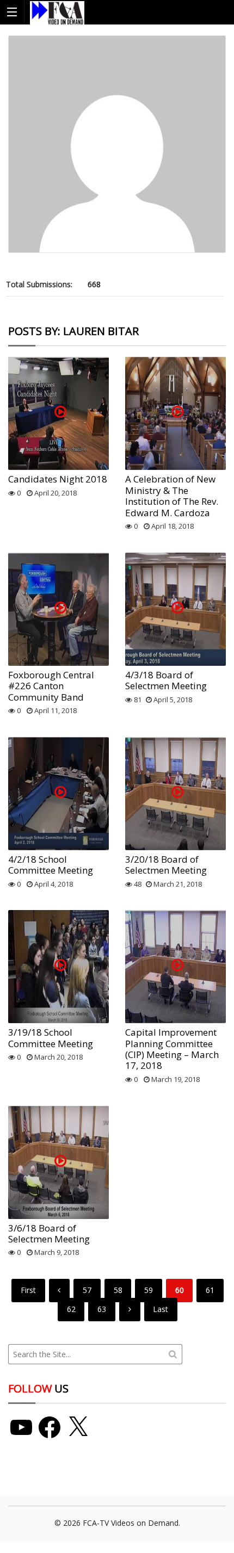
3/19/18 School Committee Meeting (50, 1037)
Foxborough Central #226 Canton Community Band (51, 686)
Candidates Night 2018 (57, 479)
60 (179, 1290)
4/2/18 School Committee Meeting (50, 864)
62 (71, 1309)
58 (118, 1290)
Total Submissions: (39, 284)
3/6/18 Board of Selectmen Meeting (49, 1233)
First (28, 1290)
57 (87, 1290)
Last (160, 1309)
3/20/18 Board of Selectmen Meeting (166, 864)
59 (148, 1290)
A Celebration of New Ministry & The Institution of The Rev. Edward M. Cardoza (171, 495)
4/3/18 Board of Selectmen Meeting (166, 680)
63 (101, 1309)
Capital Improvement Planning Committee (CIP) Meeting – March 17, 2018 (172, 1049)
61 (210, 1290)
